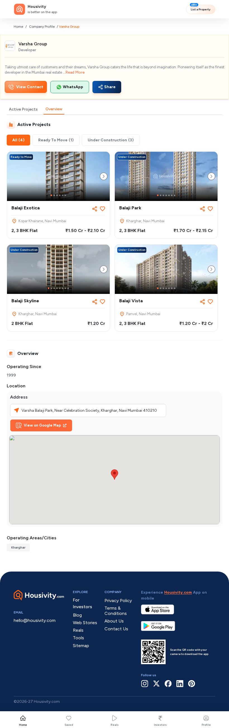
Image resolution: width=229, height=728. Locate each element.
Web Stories (85, 622)
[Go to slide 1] (51, 195)
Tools (78, 637)
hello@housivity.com (35, 620)
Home (18, 27)
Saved (69, 725)
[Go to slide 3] (57, 195)
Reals (115, 725)
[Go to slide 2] (54, 195)
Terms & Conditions (115, 610)
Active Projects (23, 109)
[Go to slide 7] (174, 195)
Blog (77, 615)
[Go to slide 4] (60, 195)
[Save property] (102, 209)
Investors (160, 725)
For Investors (82, 603)
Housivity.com (178, 592)
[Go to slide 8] (68, 288)
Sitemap (81, 645)
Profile (206, 725)
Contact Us (116, 628)
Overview (54, 109)
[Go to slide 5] (62, 195)
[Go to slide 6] (65, 195)
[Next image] (104, 176)
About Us (114, 621)
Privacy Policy (118, 600)
